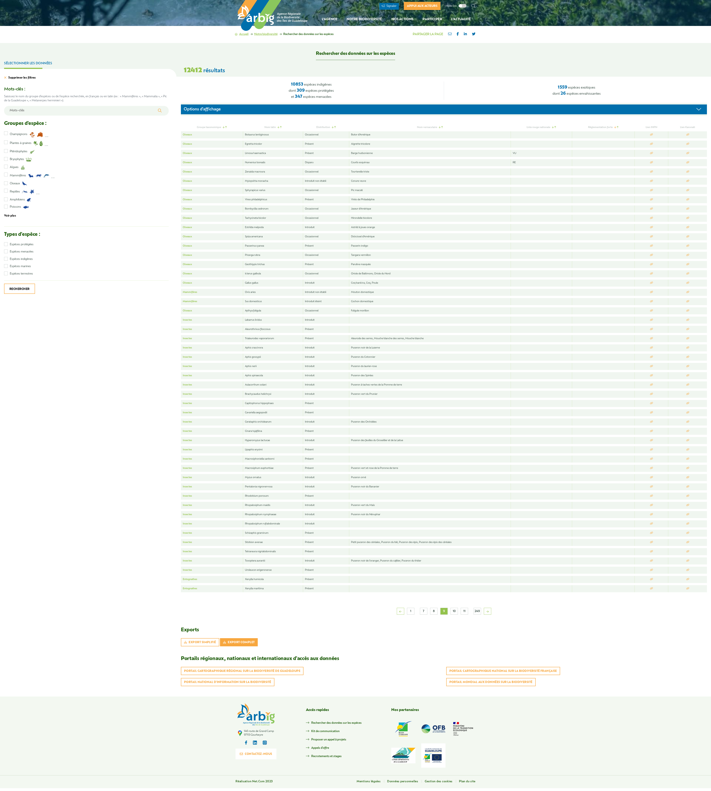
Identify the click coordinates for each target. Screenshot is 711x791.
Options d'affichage (202, 109)
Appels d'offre (320, 748)
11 (464, 611)
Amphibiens (17, 199)
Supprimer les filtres (22, 78)
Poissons (15, 207)
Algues (14, 167)
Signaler (391, 6)
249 (477, 611)
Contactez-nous (258, 754)
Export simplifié (202, 642)
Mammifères (18, 175)
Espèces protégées (22, 244)
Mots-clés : (14, 89)
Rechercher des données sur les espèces (336, 723)
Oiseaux (15, 183)
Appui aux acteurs (422, 6)
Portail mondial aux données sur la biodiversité (491, 682)
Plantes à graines (20, 143)
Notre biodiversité (266, 34)
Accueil (243, 34)
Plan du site (467, 781)
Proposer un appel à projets (328, 739)
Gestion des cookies (439, 781)
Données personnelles (402, 781)
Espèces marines (20, 266)
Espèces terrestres (21, 273)
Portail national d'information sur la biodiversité (227, 682)
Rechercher (19, 289)
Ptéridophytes (18, 151)
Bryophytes (17, 159)
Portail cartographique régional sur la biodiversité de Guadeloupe (242, 671)
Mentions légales (369, 781)
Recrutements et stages (326, 756)
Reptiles (15, 191)
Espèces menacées (22, 251)
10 (454, 611)
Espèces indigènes (21, 259)
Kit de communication (325, 731)
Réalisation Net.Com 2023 (254, 781)
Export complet (241, 642)
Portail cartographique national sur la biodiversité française (503, 671)
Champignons (18, 134)
